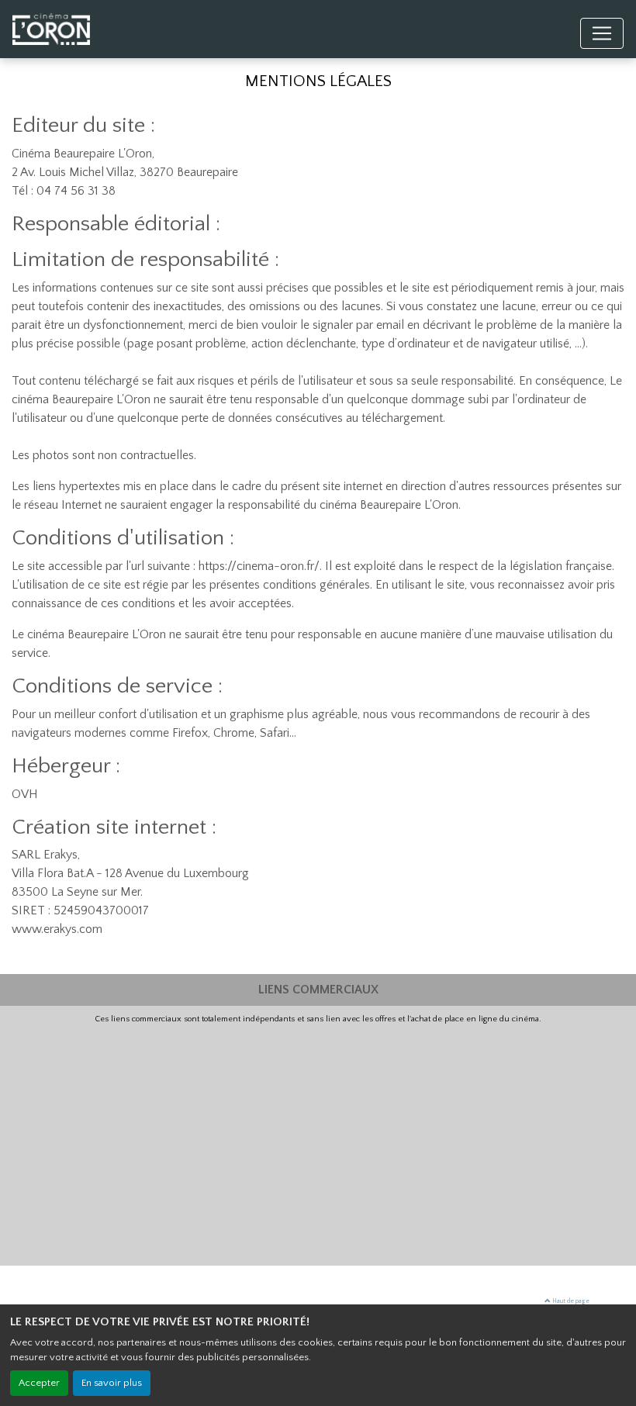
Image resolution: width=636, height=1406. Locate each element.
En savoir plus (111, 1382)
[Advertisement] (318, 1141)
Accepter (39, 1382)
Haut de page (570, 1300)
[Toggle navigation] (602, 33)
